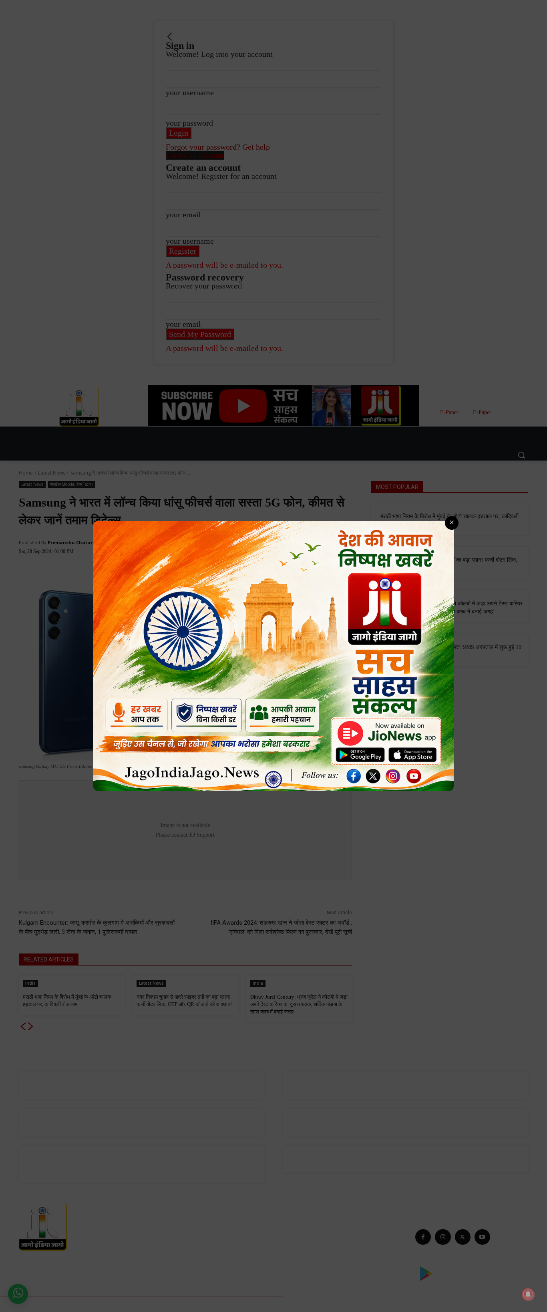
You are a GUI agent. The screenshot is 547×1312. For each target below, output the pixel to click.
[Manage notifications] (528, 1294)
